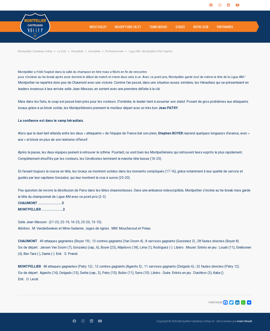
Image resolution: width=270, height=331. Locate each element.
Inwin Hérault (244, 321)
